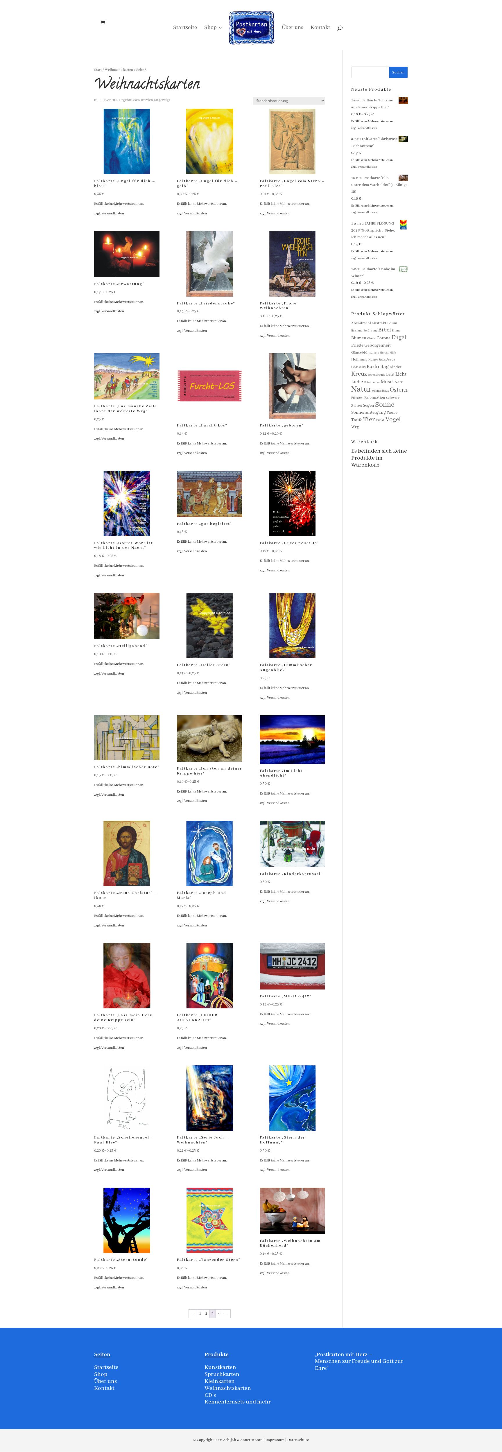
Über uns (292, 28)
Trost (380, 420)
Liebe (357, 382)
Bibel (384, 330)
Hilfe (393, 353)
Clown (371, 338)
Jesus (382, 360)
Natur (361, 389)
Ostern (399, 390)
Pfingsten (357, 398)
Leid (390, 374)
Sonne (385, 404)
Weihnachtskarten (119, 70)
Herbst (384, 353)
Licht (400, 374)
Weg (355, 427)
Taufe (356, 420)
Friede (357, 345)
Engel (399, 337)
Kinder (395, 367)
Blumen (358, 338)
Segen (368, 405)
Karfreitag (378, 367)
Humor (373, 360)
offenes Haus (380, 391)
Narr (398, 382)
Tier (369, 419)
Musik (387, 382)
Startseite (185, 28)
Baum (392, 323)
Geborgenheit (377, 345)
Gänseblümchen (365, 352)
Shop (210, 28)
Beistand (357, 331)
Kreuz (359, 374)
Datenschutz (298, 1439)
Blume (396, 331)
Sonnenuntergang (368, 412)
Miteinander (372, 382)
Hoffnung (359, 359)
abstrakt (379, 323)
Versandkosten (112, 213)
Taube (392, 412)
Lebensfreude (376, 375)
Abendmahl (361, 323)
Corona (383, 338)
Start (98, 70)
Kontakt (320, 28)
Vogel (393, 420)
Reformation (374, 397)
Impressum (275, 1439)
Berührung (370, 331)
